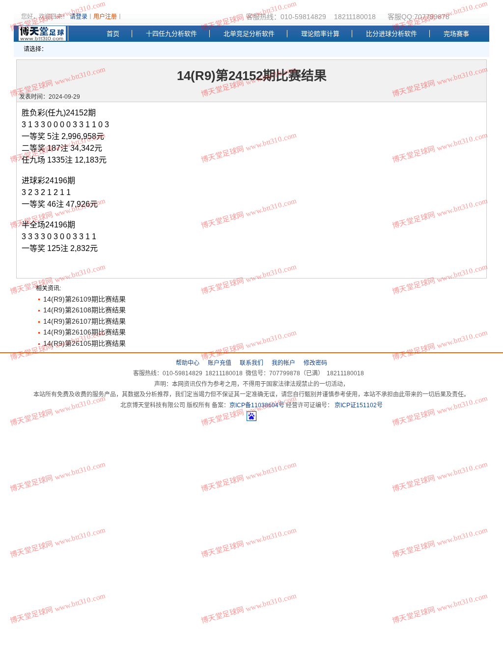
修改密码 (315, 363)
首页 (113, 33)
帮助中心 (187, 363)
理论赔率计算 (320, 33)
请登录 (78, 16)
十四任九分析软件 (171, 33)
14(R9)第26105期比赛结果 (84, 343)
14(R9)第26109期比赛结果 (84, 299)
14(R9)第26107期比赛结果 (84, 321)
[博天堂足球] (43, 33)
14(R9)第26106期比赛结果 (84, 332)
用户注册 (105, 16)
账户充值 (219, 363)
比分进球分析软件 (391, 33)
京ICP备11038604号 (256, 405)
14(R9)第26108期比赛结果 (84, 310)
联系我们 (251, 363)
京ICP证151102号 (358, 405)
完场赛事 (456, 33)
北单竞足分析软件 (249, 33)
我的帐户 (283, 363)
